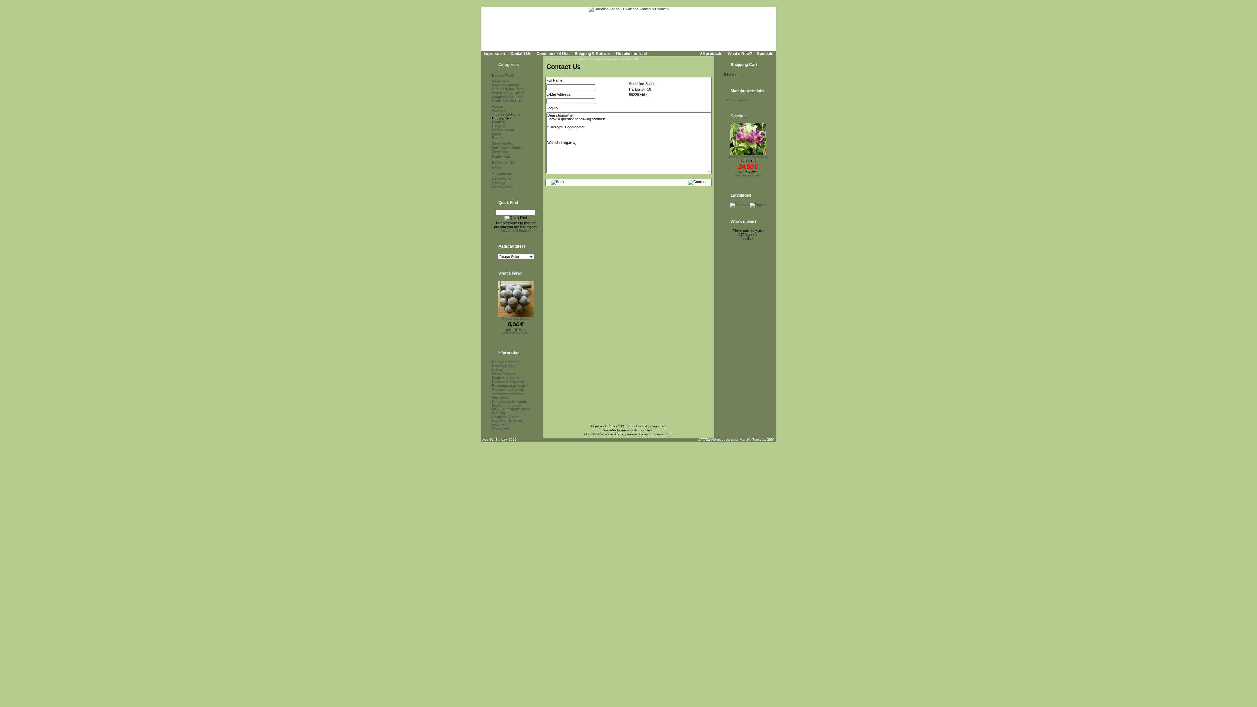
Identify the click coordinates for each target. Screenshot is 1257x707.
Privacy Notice (503, 366)
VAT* (622, 426)
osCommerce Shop (658, 434)
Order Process (504, 374)
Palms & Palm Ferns (508, 101)
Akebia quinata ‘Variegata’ (748, 157)
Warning (498, 413)
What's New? (740, 53)
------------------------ (507, 393)
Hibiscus (499, 126)
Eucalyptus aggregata (604, 59)
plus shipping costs (515, 333)
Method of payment (507, 378)
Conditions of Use (553, 53)
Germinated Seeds (507, 147)
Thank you (500, 429)
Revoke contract (631, 53)
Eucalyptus (501, 118)
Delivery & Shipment (508, 382)
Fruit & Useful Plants (508, 89)
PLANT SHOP (503, 162)
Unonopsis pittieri (515, 318)
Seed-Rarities (503, 143)
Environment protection (510, 386)
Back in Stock (503, 76)
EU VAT (498, 370)
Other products (737, 100)
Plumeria (499, 122)
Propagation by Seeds (509, 401)
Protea (497, 138)
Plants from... (502, 157)
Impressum (494, 53)
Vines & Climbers (505, 85)
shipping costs (655, 426)
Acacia (497, 106)
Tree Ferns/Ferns (506, 114)
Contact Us (520, 53)
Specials (765, 53)
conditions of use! (640, 430)
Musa (496, 134)
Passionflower (503, 130)
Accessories (502, 173)
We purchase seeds (508, 389)
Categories (508, 65)
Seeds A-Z (500, 81)
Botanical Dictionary (507, 421)
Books (497, 168)
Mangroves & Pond (507, 97)
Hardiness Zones (505, 417)
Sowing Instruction (506, 405)
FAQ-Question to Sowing (511, 409)
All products (711, 53)
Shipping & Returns (593, 53)
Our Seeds (500, 397)
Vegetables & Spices (508, 93)
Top (565, 59)
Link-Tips (499, 425)
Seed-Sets (500, 151)
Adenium (499, 110)
